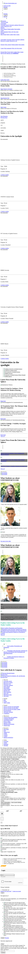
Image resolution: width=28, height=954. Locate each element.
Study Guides (10, 34)
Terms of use (7, 732)
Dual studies (17, 29)
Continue (3, 952)
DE (4, 16)
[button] (3, 117)
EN (6, 16)
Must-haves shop (8, 694)
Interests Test (9, 53)
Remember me (5, 890)
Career (2, 30)
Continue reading (5, 174)
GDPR (5, 733)
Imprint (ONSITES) (8, 737)
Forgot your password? (6, 891)
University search (5, 25)
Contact (5, 736)
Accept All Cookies (5, 804)
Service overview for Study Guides (12, 709)
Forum (4, 34)
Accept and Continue (5, 759)
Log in (5, 8)
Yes (7, 810)
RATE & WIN (7, 5)
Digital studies (10, 29)
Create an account (16, 891)
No (20, 810)
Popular (2, 33)
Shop (14, 34)
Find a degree (4, 29)
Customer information (9, 718)
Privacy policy (7, 721)
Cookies (5, 734)
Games (17, 34)
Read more (3, 401)
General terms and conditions (10, 717)
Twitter (5, 742)
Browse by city (8, 26)
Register (5, 7)
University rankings (13, 25)
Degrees (2, 27)
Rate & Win (3, 53)
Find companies (4, 31)
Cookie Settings (15, 759)
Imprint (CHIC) (7, 722)
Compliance (6, 713)
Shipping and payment (9, 724)
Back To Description (5, 802)
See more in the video (6, 541)
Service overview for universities (11, 706)
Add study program (8, 712)
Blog (2, 34)
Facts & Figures (7, 710)
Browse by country (5, 41)
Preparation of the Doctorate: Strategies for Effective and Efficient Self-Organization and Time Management (15, 652)
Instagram (6, 744)
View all (3, 436)
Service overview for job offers (11, 708)
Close (2, 944)
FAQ (5, 730)
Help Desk (6, 729)
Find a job (10, 31)
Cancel (2, 937)
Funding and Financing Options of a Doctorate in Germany (14, 657)
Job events (15, 31)
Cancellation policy (8, 720)
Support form (7, 725)
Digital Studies (7, 689)
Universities (3, 23)
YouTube (6, 745)
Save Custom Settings (16, 802)
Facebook (6, 741)
